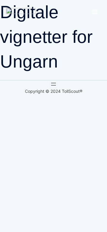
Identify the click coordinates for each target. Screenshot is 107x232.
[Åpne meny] (53, 84)
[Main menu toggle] (95, 12)
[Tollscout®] (21, 11)
